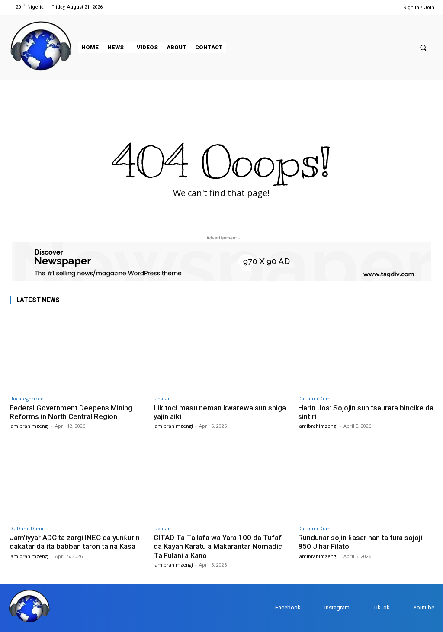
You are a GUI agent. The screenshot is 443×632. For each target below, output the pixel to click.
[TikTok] (364, 608)
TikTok (381, 607)
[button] (423, 47)
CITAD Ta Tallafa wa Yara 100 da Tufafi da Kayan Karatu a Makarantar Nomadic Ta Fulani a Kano (218, 546)
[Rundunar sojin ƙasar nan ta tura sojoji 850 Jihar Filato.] (365, 481)
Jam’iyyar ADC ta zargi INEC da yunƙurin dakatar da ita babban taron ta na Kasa (75, 542)
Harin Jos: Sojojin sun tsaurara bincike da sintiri (365, 412)
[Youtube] (385, 7)
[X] (374, 7)
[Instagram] (363, 7)
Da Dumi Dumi (315, 398)
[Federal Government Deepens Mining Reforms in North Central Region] (77, 351)
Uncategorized (27, 398)
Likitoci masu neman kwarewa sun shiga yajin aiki (220, 412)
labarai (161, 398)
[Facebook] (352, 7)
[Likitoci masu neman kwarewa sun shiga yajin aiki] (221, 351)
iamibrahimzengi (29, 425)
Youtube (424, 607)
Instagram (337, 607)
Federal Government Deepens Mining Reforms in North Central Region (71, 412)
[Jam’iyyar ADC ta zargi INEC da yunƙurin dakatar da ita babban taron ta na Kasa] (77, 481)
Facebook (288, 607)
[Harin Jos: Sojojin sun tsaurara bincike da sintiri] (365, 351)
